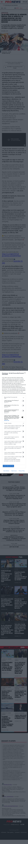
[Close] (25, 373)
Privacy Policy (22, 470)
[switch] (23, 401)
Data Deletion (6, 470)
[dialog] (14, 422)
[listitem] (14, 398)
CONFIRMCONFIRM (8, 465)
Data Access (14, 470)
